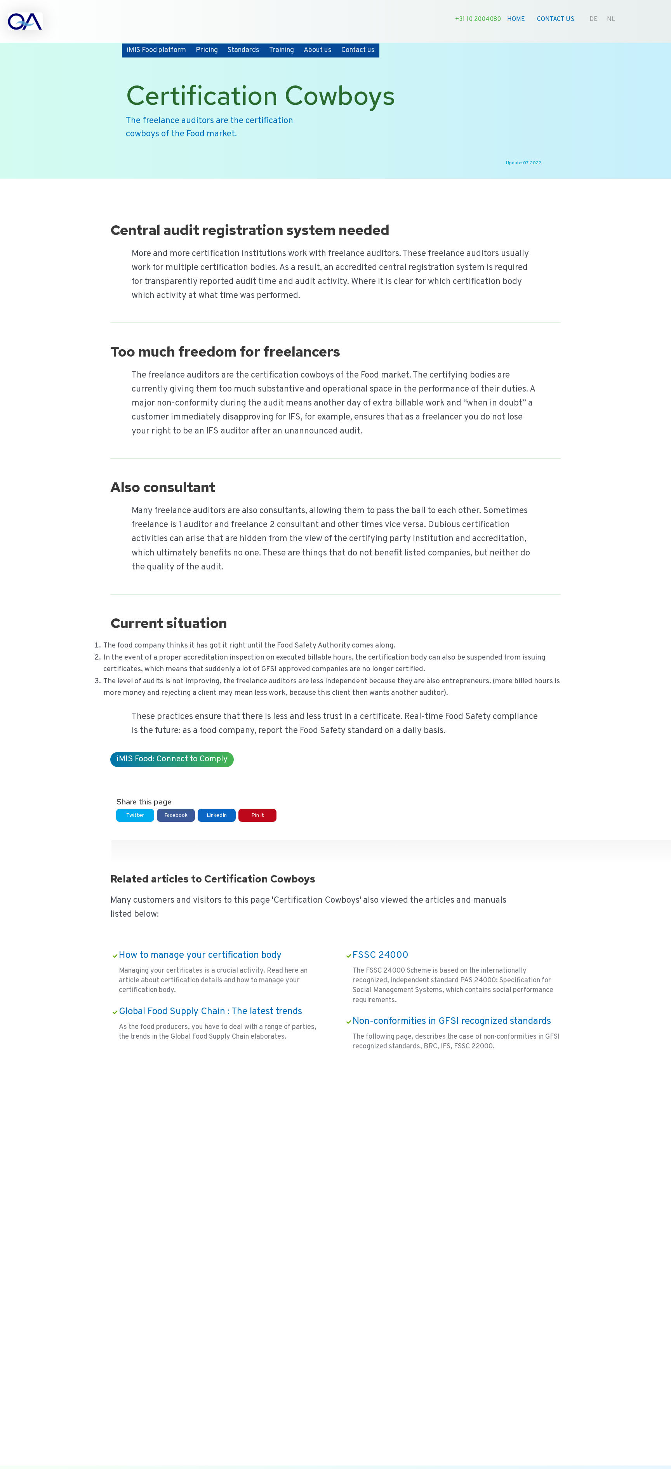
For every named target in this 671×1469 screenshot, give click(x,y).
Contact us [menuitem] (358, 50)
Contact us (555, 19)
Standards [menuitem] (243, 50)
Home (516, 19)
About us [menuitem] (318, 50)
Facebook (176, 815)
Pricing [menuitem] (207, 50)
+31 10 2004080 (478, 19)
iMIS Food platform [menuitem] (156, 50)
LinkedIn (217, 815)
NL (611, 19)
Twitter (135, 815)
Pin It (257, 815)
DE (593, 19)
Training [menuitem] (281, 50)
